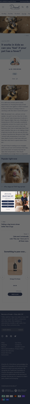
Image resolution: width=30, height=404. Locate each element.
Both (7, 206)
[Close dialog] (28, 192)
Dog (7, 201)
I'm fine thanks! (8, 209)
